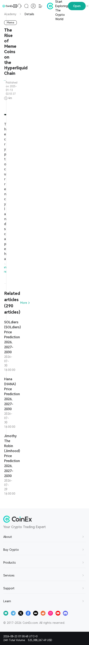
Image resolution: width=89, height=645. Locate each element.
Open (77, 6)
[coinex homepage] (7, 6)
